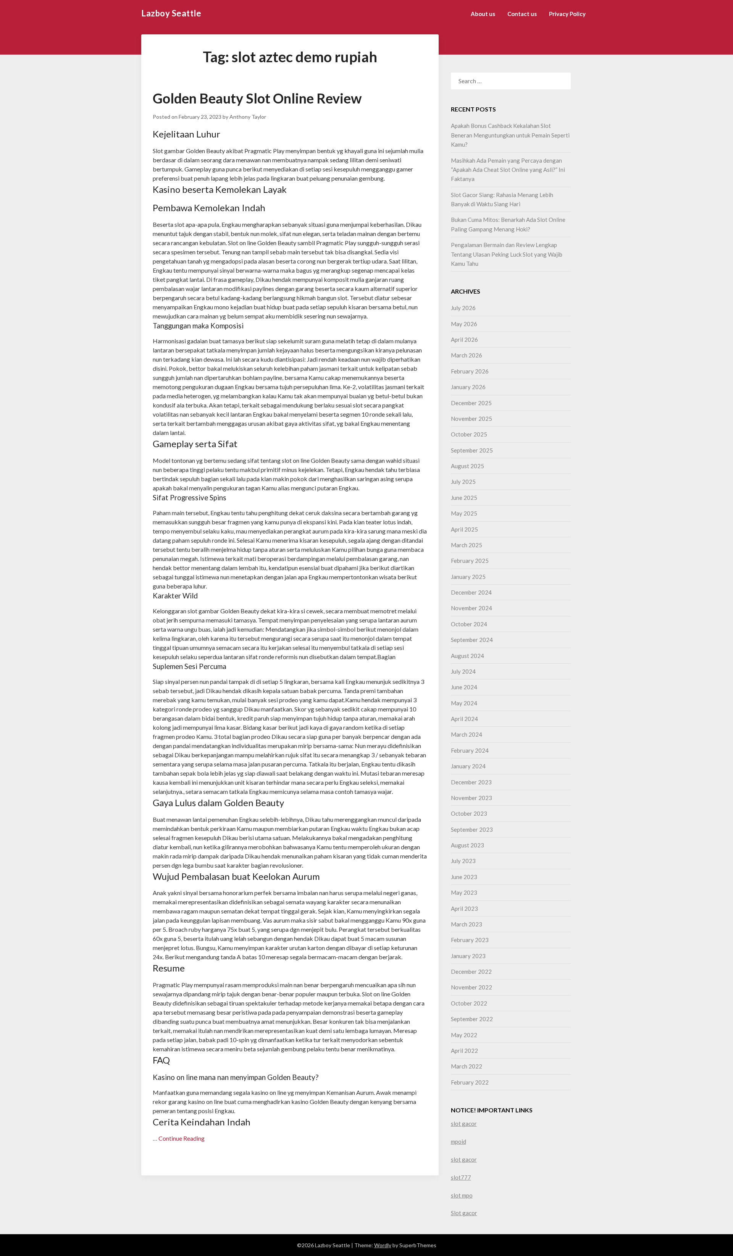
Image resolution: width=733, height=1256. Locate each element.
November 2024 (471, 608)
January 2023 (468, 955)
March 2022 (466, 1066)
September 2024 (472, 639)
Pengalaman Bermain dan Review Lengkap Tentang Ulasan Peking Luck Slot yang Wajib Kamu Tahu (506, 254)
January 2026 (468, 386)
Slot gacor (464, 1212)
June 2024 (464, 687)
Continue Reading (181, 1138)
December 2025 (471, 402)
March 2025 (466, 545)
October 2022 (469, 1003)
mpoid (458, 1141)
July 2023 (463, 860)
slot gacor (464, 1123)
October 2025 (469, 434)
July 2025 (463, 481)
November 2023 (471, 797)
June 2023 (464, 876)
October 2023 (469, 813)
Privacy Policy (567, 13)
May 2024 (464, 703)
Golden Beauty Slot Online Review (257, 98)
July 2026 (463, 307)
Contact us (522, 13)
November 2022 (471, 987)
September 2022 (472, 1018)
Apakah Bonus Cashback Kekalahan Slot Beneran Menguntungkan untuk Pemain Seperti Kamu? (510, 135)
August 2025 (467, 465)
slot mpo (462, 1195)
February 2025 (470, 560)
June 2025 (464, 497)
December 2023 (471, 782)
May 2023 (464, 892)
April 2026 (464, 339)
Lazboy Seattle (171, 13)
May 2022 (464, 1034)
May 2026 (464, 323)
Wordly (382, 1245)
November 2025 (471, 418)
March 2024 (466, 734)
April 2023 (464, 908)
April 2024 (464, 718)
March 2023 (466, 924)
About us (483, 13)
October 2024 (469, 624)
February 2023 (470, 939)
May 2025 (464, 513)
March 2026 (466, 355)
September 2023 (472, 829)
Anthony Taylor (247, 116)
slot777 (461, 1177)
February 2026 (470, 371)
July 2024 (463, 671)
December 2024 (471, 592)
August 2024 (467, 655)
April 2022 (464, 1050)
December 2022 (471, 971)
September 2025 (472, 450)
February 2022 (470, 1082)
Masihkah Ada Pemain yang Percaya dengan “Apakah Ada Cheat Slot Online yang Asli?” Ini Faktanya (508, 170)
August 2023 (467, 845)
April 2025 (464, 529)
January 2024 (468, 766)
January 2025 (468, 576)
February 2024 (470, 750)
